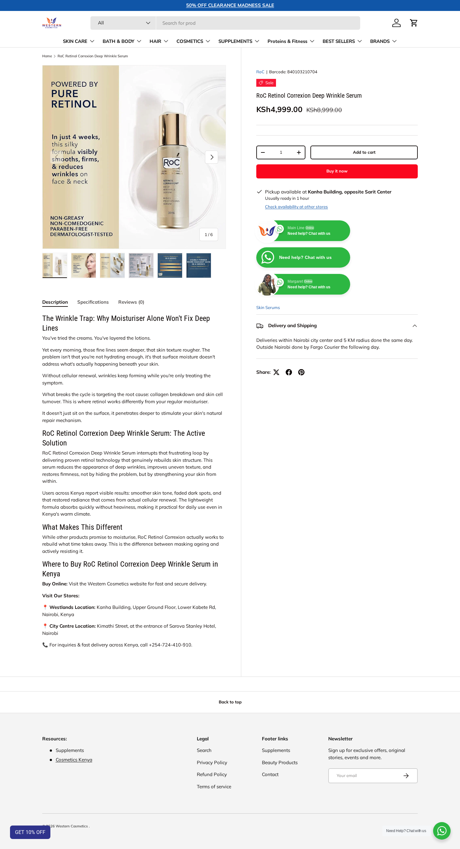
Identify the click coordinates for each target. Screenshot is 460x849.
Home (47, 56)
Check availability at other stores (296, 206)
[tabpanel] (134, 481)
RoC (260, 71)
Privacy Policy (212, 762)
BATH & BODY (118, 41)
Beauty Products (280, 762)
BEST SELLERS (339, 41)
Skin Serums (268, 307)
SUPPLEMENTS (235, 41)
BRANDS (380, 41)
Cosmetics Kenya (74, 760)
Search (204, 750)
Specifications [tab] (93, 302)
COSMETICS (189, 41)
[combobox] (225, 23)
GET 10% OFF (30, 832)
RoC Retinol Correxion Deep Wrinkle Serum (93, 56)
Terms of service (214, 787)
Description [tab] (55, 302)
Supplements (276, 750)
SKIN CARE (75, 41)
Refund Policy (212, 774)
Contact (270, 774)
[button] (414, 23)
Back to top (230, 701)
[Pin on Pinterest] (301, 372)
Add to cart (364, 152)
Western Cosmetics (72, 826)
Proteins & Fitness (287, 41)
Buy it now (337, 170)
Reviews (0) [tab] (131, 302)
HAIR (155, 41)
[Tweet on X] (276, 372)
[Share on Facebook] (289, 372)
